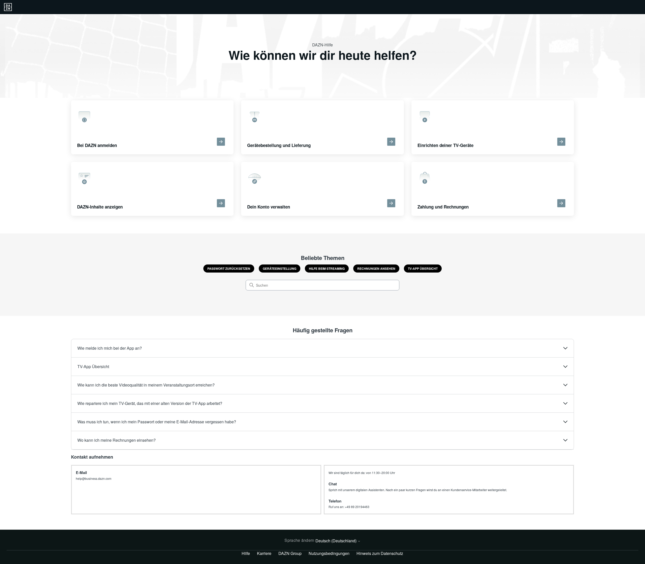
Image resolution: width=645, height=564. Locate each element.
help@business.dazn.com (93, 478)
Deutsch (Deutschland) (336, 541)
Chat (333, 484)
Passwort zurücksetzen (228, 268)
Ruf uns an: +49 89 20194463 (349, 506)
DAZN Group (290, 553)
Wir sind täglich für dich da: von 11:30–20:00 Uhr (362, 472)
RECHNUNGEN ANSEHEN (376, 268)
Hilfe (246, 553)
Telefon (335, 501)
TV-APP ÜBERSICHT (423, 268)
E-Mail (81, 472)
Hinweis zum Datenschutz (380, 553)
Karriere (264, 553)
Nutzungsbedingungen (329, 553)
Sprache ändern (299, 540)
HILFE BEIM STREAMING (327, 268)
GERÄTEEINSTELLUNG (279, 268)
